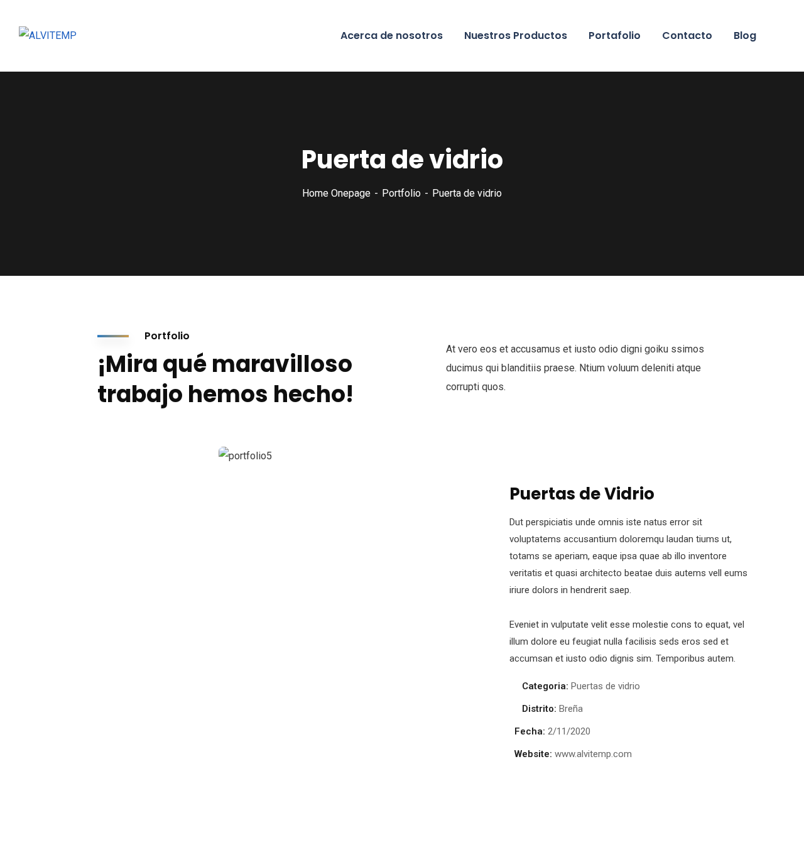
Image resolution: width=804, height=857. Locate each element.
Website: (533, 754)
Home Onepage (336, 193)
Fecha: (529, 731)
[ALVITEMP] (48, 36)
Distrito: (539, 708)
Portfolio (401, 193)
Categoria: (545, 686)
